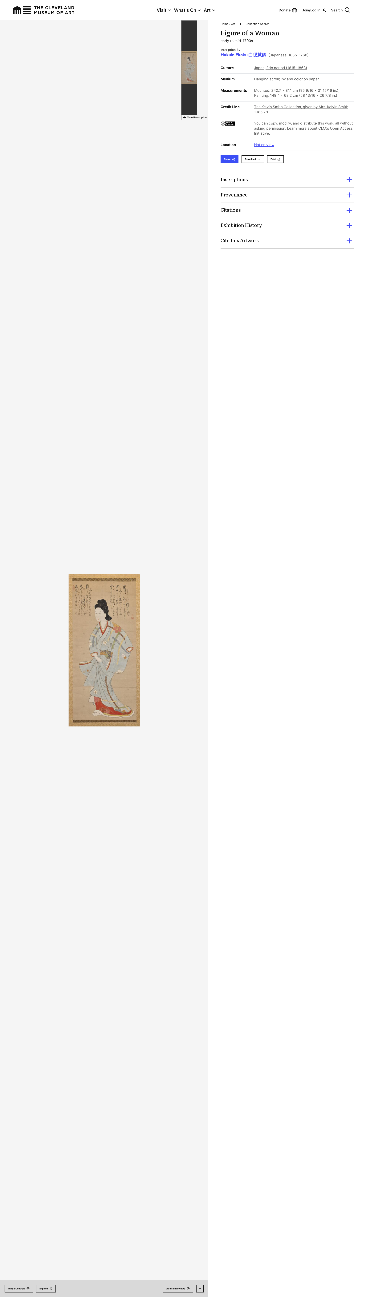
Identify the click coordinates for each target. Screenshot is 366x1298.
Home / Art (228, 24)
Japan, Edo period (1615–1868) (280, 68)
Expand (43, 1288)
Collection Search (258, 24)
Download (250, 159)
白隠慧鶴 (243, 55)
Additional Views (175, 1288)
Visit (161, 10)
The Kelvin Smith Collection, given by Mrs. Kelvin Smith (301, 107)
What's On (185, 10)
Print (273, 159)
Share (227, 159)
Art (207, 10)
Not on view (264, 145)
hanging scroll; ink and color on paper (286, 79)
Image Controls (16, 1288)
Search (337, 10)
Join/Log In (311, 10)
